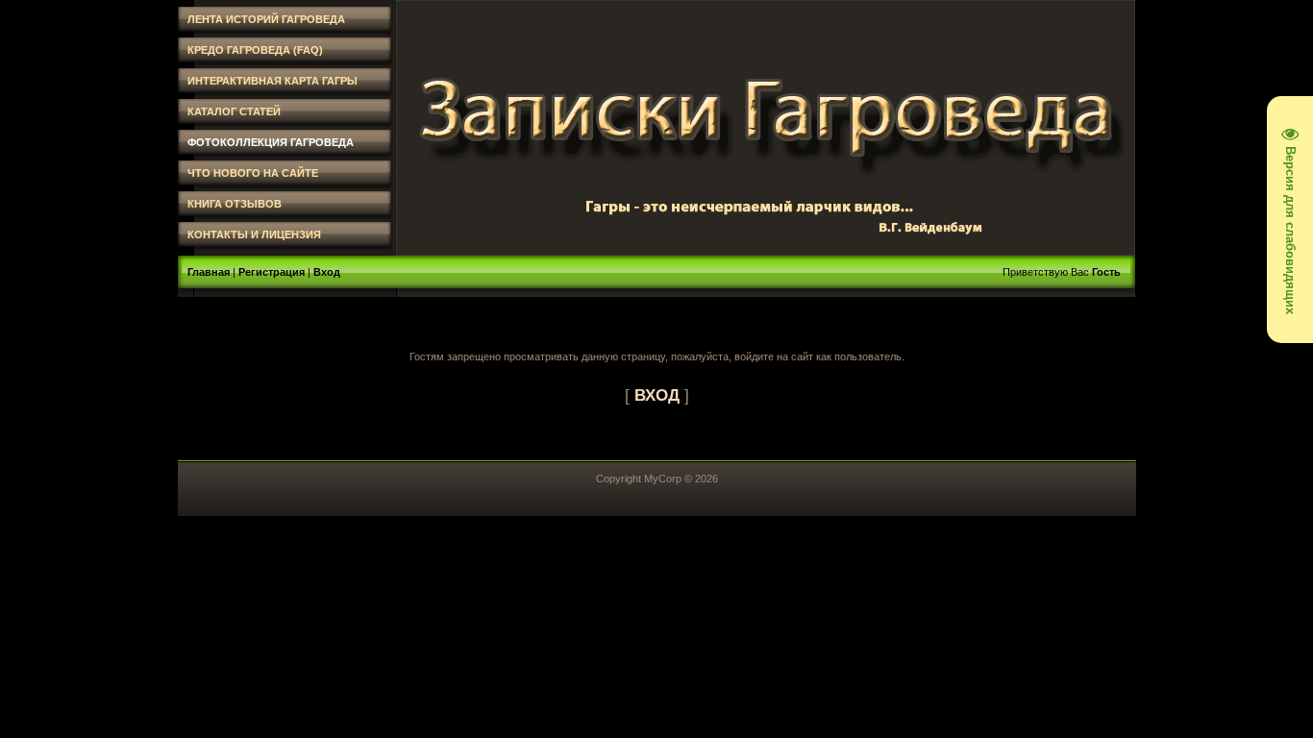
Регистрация (271, 272)
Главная (208, 272)
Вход (326, 272)
